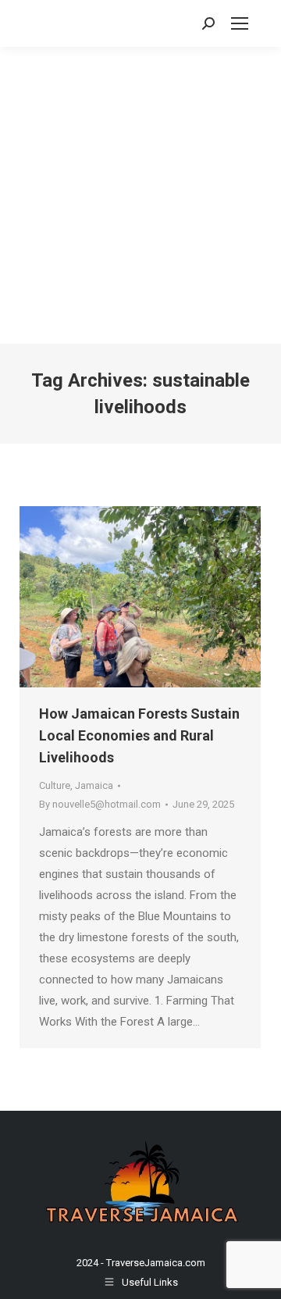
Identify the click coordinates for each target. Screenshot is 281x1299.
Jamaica (94, 785)
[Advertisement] (140, 195)
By (100, 804)
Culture (54, 785)
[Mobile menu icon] (239, 23)
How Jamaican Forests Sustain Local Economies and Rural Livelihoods (139, 735)
